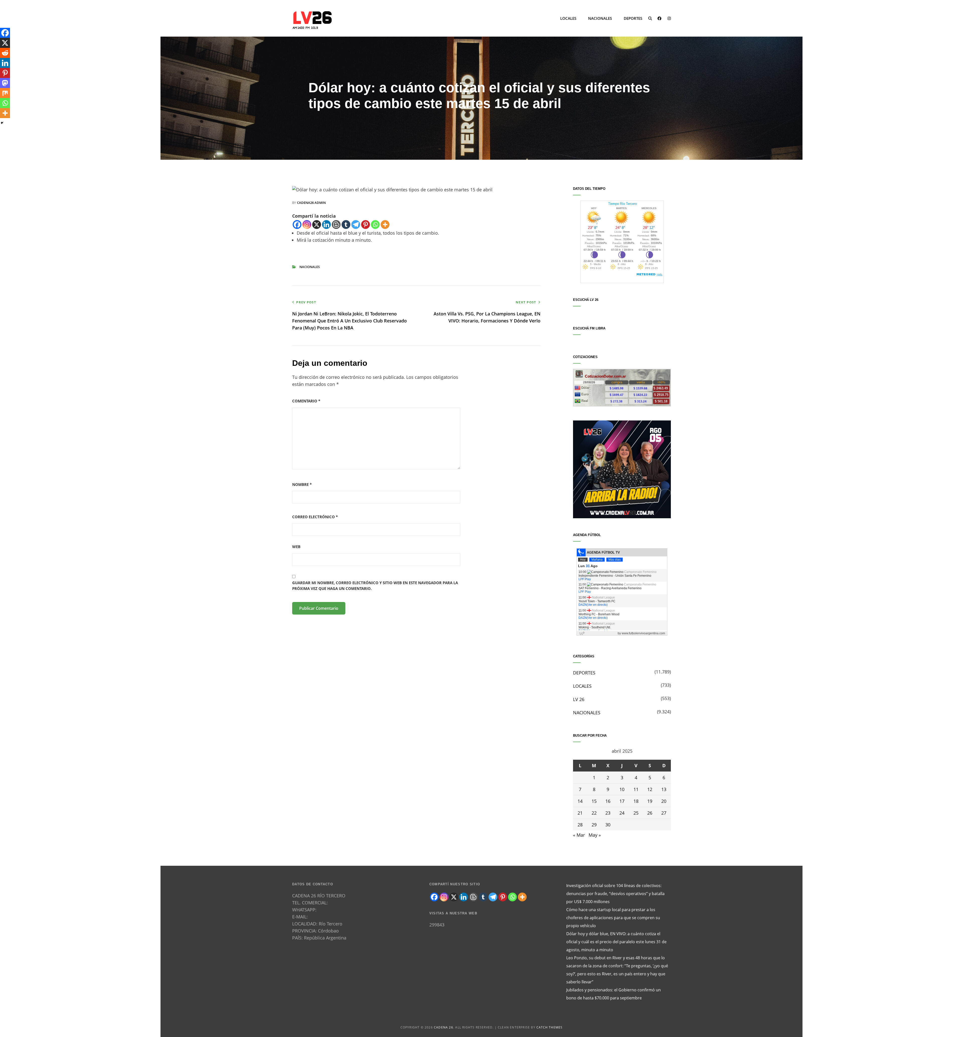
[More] (385, 224)
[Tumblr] (346, 224)
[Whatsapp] (375, 224)
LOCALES (568, 18)
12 (649, 789)
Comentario (306, 400)
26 (649, 813)
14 (580, 801)
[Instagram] (306, 224)
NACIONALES (600, 18)
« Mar (579, 835)
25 (635, 813)
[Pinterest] (365, 224)
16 (607, 801)
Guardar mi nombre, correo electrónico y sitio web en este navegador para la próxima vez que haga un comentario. (375, 585)
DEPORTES (633, 18)
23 (607, 813)
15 (594, 801)
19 (649, 801)
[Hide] (2, 123)
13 (663, 789)
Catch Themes (549, 1027)
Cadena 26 (443, 1027)
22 (594, 813)
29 (594, 825)
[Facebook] (297, 224)
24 (621, 813)
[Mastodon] (5, 83)
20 (663, 801)
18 (635, 801)
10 (621, 789)
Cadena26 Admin (311, 202)
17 (621, 801)
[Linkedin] (326, 224)
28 (580, 825)
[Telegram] (355, 224)
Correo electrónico (315, 516)
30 (607, 825)
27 (663, 813)
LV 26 (578, 699)
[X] (316, 224)
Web (296, 546)
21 (580, 813)
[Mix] (5, 93)
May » (595, 835)
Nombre (302, 484)
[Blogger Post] (336, 224)
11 (635, 789)
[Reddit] (5, 53)
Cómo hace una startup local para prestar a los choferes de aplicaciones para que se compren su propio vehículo (613, 917)
